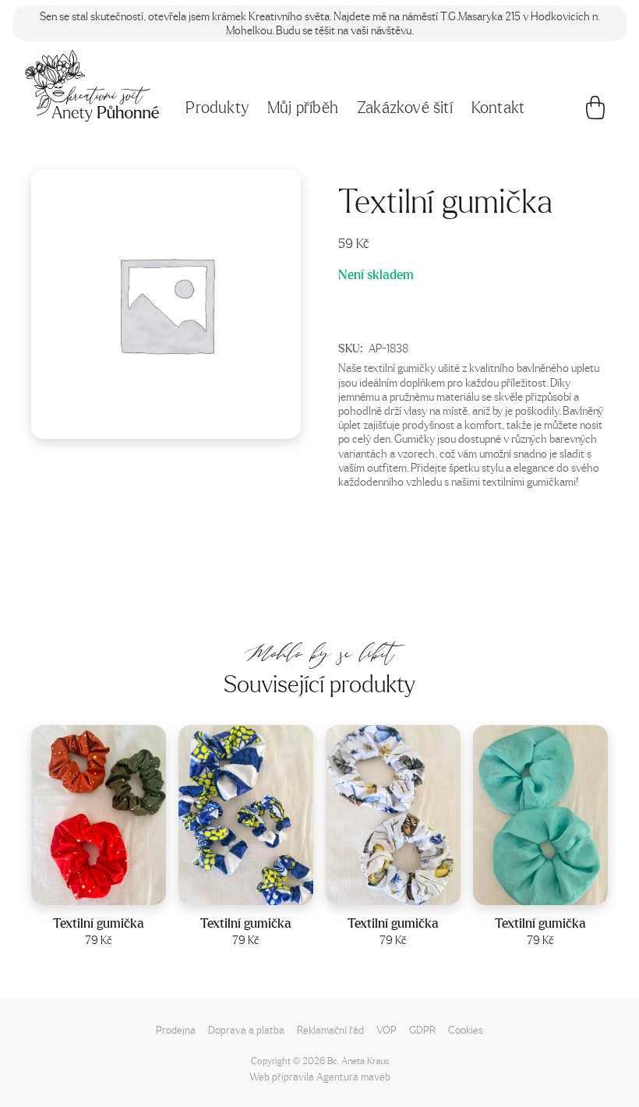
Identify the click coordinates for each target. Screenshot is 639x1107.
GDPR (422, 1029)
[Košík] (595, 111)
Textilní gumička (98, 923)
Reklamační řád (330, 1029)
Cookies (465, 1029)
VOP (386, 1029)
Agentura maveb (353, 1076)
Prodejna (176, 1029)
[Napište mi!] (92, 86)
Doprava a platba (246, 1029)
